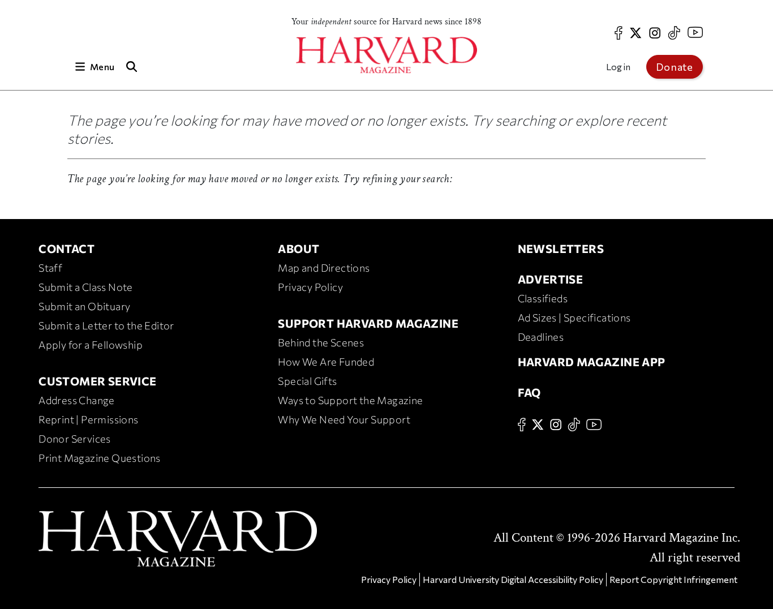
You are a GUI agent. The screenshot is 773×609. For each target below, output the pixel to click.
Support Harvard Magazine (368, 323)
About (298, 248)
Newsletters (561, 248)
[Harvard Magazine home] (386, 55)
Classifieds (543, 298)
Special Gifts (307, 381)
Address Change (76, 400)
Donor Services (74, 438)
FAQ (529, 392)
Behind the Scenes (321, 342)
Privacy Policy (310, 287)
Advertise (550, 279)
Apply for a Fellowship (90, 344)
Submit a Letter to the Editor (106, 325)
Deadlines (541, 337)
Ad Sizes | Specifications (574, 317)
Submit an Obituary (84, 306)
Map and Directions (324, 267)
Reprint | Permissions (88, 419)
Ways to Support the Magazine (350, 400)
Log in (618, 66)
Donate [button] (674, 67)
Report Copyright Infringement (673, 579)
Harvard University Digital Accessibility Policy (513, 579)
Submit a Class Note (85, 287)
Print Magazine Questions (99, 458)
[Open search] (131, 66)
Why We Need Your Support (344, 419)
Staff (50, 267)
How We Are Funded (326, 361)
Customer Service (97, 381)
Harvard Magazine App (591, 361)
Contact (66, 248)
